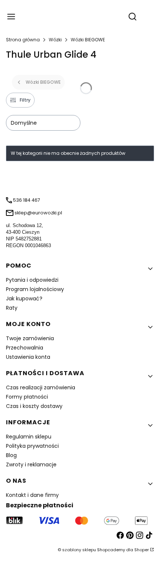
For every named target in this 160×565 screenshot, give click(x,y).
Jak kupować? (24, 298)
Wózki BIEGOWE (88, 39)
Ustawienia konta (28, 357)
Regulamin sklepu (28, 436)
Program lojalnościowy (35, 289)
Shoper (141, 550)
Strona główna (23, 39)
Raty (11, 308)
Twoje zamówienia (30, 338)
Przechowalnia (24, 347)
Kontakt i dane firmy (32, 495)
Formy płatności (27, 396)
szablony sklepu (79, 550)
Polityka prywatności (32, 446)
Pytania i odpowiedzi (32, 280)
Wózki (55, 39)
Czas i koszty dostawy (34, 406)
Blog (11, 455)
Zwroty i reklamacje (31, 464)
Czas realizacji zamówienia (40, 387)
